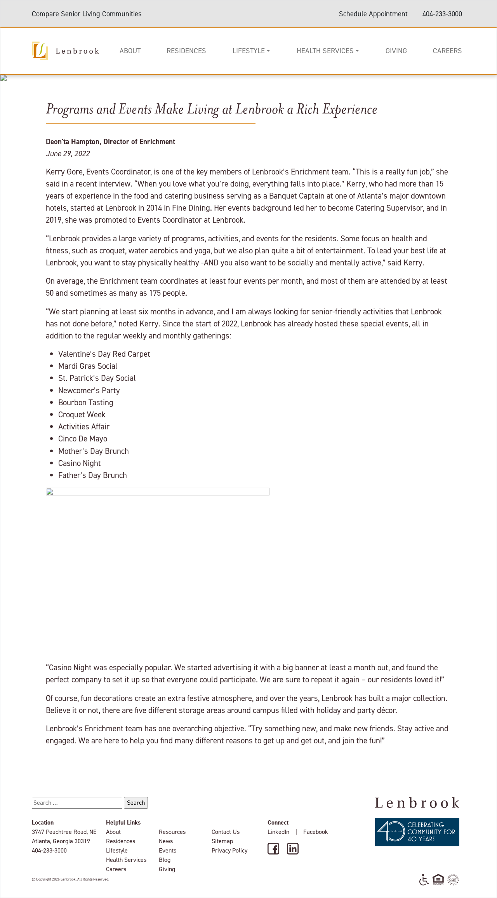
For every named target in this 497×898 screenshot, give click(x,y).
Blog (164, 860)
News (166, 841)
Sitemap (222, 841)
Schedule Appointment (373, 14)
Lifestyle (249, 51)
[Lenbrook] (65, 50)
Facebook (315, 832)
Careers (447, 51)
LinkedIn (278, 832)
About (130, 51)
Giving (396, 51)
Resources (172, 832)
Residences (186, 51)
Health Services (325, 51)
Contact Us (226, 832)
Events (167, 850)
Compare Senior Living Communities (87, 14)
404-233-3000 (442, 14)
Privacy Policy (229, 850)
